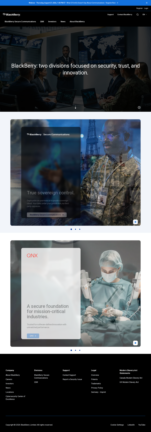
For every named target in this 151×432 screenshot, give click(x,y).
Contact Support (69, 375)
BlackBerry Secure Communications (20, 21)
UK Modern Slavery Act (129, 382)
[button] (75, 69)
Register (139, 8)
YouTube (141, 425)
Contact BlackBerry (124, 14)
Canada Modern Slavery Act (131, 378)
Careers (9, 379)
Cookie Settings (117, 425)
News (63, 21)
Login (146, 8)
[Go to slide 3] (79, 229)
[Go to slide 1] (71, 229)
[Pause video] (138, 106)
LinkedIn (131, 425)
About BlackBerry (77, 21)
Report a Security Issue (72, 379)
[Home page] (28, 14)
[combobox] (145, 14)
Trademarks (96, 383)
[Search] (137, 14)
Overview (95, 375)
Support (110, 14)
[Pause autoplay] (135, 222)
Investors (52, 21)
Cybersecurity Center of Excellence (15, 397)
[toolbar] (75, 229)
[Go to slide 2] (75, 229)
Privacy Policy (97, 388)
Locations (10, 392)
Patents (94, 379)
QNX (42, 21)
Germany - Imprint (98, 392)
